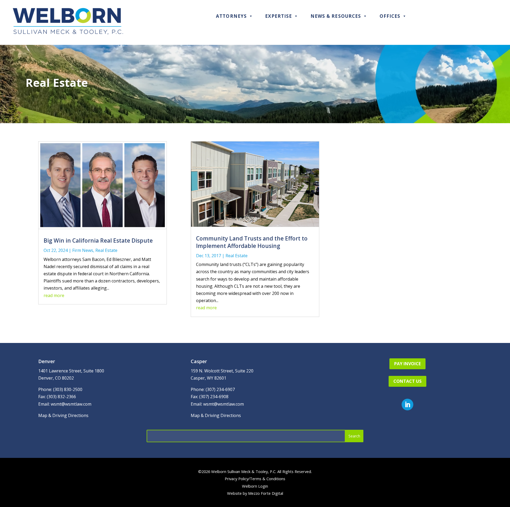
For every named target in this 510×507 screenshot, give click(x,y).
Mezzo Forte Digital (265, 493)
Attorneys (231, 16)
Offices (390, 16)
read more (54, 295)
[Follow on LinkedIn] (407, 404)
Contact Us (407, 381)
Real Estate (106, 250)
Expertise (278, 16)
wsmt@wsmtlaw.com (71, 404)
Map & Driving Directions (63, 415)
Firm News (82, 250)
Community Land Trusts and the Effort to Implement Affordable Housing (252, 242)
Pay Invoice (407, 364)
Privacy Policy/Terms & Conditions (255, 478)
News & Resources (336, 16)
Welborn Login (255, 486)
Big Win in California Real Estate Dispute (98, 240)
